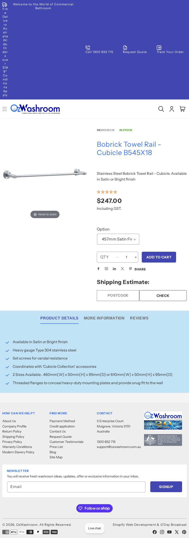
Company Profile (14, 426)
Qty (104, 257)
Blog (53, 452)
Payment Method (62, 421)
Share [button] (140, 269)
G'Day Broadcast (173, 525)
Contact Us (58, 431)
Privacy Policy (12, 442)
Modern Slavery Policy (18, 452)
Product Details (59, 318)
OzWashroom (27, 525)
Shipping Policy (13, 437)
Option (103, 229)
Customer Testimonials (66, 442)
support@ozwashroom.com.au (119, 447)
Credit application (62, 426)
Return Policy (11, 431)
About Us (9, 421)
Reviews (139, 318)
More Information (104, 318)
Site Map (56, 457)
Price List (56, 447)
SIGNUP (166, 487)
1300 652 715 (106, 442)
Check (163, 295)
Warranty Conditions (17, 447)
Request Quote (61, 437)
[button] (161, 109)
